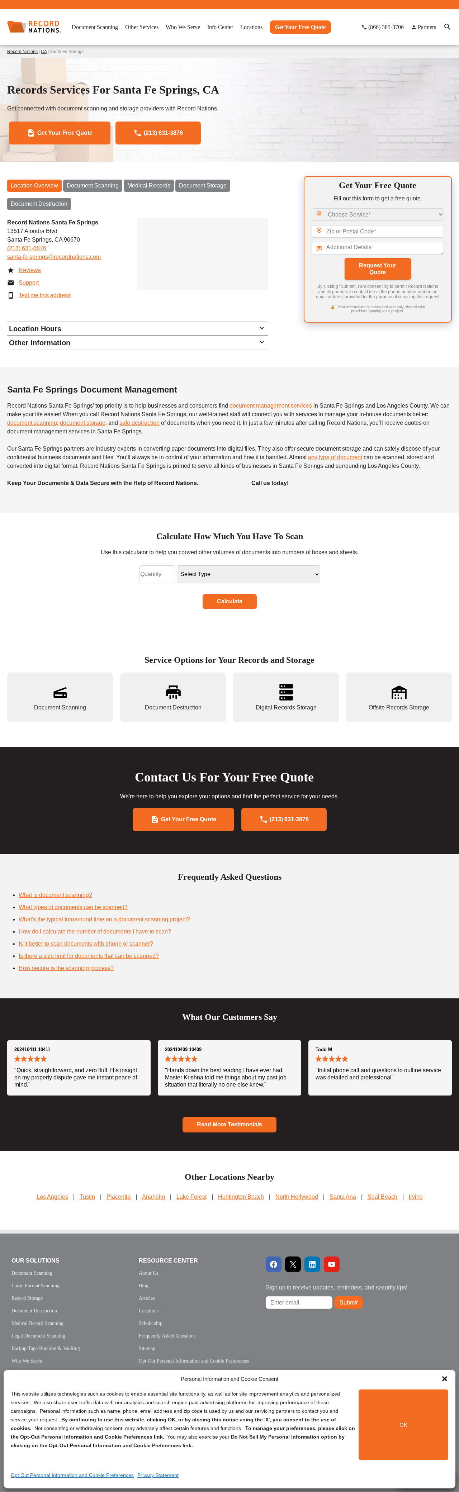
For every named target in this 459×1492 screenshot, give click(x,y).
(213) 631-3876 (26, 248)
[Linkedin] (312, 1264)
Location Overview (34, 185)
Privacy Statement (158, 1475)
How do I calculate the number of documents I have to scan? (95, 931)
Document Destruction (39, 204)
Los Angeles (52, 1197)
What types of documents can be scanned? (73, 907)
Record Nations (22, 51)
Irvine (416, 1197)
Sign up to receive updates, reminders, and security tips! (336, 1287)
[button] (444, 1378)
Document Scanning (93, 185)
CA (44, 51)
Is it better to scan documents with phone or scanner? (86, 944)
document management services (271, 406)
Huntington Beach (241, 1197)
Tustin (87, 1197)
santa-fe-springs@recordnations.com (54, 257)
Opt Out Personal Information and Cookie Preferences (72, 1475)
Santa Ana (343, 1197)
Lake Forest (191, 1197)
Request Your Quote (377, 268)
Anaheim (153, 1197)
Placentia (119, 1197)
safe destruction (139, 423)
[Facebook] (273, 1264)
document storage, (83, 423)
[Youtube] (332, 1264)
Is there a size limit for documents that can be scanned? (89, 956)
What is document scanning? (55, 895)
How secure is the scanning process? (66, 968)
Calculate (229, 601)
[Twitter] (293, 1264)
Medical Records (148, 185)
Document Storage (203, 185)
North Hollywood (296, 1197)
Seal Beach (382, 1197)
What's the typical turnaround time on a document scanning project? (104, 919)
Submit (349, 1302)
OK (403, 1425)
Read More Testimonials (229, 1124)
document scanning (32, 423)
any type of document (335, 457)
